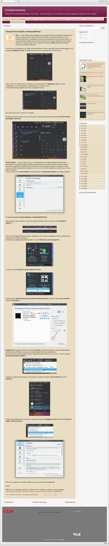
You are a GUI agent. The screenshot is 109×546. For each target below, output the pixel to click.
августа (83, 156)
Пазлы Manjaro (91, 103)
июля (82, 159)
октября (83, 152)
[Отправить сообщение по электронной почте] (45, 494)
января (83, 173)
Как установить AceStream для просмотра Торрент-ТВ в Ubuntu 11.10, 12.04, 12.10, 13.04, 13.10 (95, 66)
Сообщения (84, 34)
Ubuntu (39, 19)
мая (82, 163)
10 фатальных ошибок (76, 19)
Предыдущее (70, 502)
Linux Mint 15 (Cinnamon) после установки (91, 72)
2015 (82, 181)
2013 (82, 186)
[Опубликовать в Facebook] (55, 495)
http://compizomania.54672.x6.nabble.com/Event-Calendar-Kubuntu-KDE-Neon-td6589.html (33, 491)
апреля (83, 166)
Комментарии (85, 37)
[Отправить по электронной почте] (49, 495)
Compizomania (15, 10)
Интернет (31, 19)
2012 (82, 188)
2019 (82, 142)
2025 (82, 128)
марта (82, 168)
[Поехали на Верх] (106, 544)
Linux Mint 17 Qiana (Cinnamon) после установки (95, 95)
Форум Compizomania (17, 22)
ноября (83, 149)
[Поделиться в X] (53, 495)
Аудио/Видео (22, 19)
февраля (83, 171)
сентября (83, 154)
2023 (82, 133)
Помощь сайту (90, 19)
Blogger (62, 539)
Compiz (13, 19)
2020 (82, 140)
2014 (82, 183)
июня (82, 161)
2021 (82, 137)
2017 (82, 176)
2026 (82, 125)
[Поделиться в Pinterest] (57, 495)
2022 (82, 135)
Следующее (8, 502)
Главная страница (39, 502)
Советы (6, 19)
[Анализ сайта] (77, 535)
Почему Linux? (48, 19)
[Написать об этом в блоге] (51, 495)
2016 (82, 178)
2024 (82, 130)
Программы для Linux (61, 19)
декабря (83, 147)
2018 (82, 145)
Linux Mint (100, 19)
